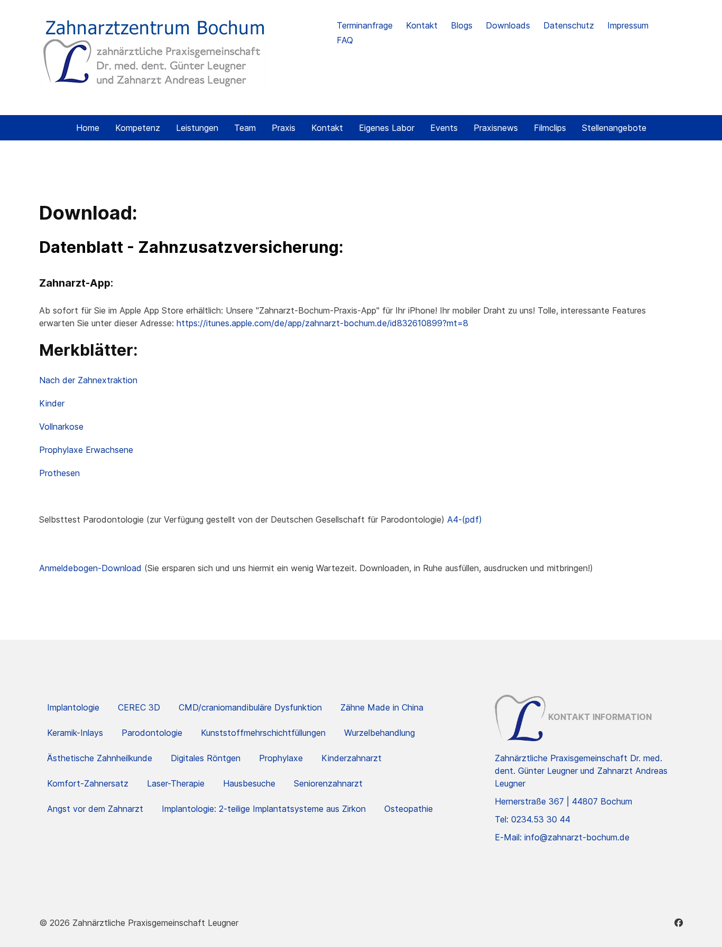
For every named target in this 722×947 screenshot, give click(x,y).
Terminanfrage (365, 25)
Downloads (508, 25)
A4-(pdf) (464, 519)
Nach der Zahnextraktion (88, 380)
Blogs (462, 25)
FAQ (345, 40)
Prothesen (59, 473)
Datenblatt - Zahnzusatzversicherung (189, 247)
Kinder (51, 403)
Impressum (628, 25)
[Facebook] (678, 922)
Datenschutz (568, 25)
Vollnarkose (61, 426)
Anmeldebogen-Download (90, 568)
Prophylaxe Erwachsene (86, 449)
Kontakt (422, 25)
